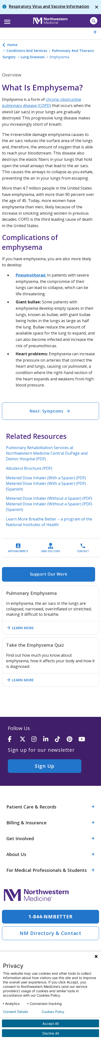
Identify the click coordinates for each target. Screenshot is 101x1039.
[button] (6, 20)
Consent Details (15, 1012)
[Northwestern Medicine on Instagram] (37, 739)
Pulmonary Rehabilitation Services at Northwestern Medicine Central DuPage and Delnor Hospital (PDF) (47, 453)
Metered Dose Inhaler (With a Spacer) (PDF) (46, 478)
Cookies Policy (53, 1012)
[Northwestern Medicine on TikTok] (61, 739)
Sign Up (44, 766)
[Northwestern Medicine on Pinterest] (72, 739)
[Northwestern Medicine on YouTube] (84, 739)
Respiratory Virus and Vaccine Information (49, 6)
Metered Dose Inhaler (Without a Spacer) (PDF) (49, 498)
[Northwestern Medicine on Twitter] (25, 739)
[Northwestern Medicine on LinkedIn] (49, 739)
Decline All (50, 1033)
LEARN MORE (20, 627)
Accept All (50, 1023)
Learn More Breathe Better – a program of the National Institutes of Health (49, 521)
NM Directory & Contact (50, 933)
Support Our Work (48, 574)
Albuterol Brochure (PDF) (29, 468)
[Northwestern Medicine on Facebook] (14, 739)
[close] (96, 7)
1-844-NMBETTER (50, 916)
